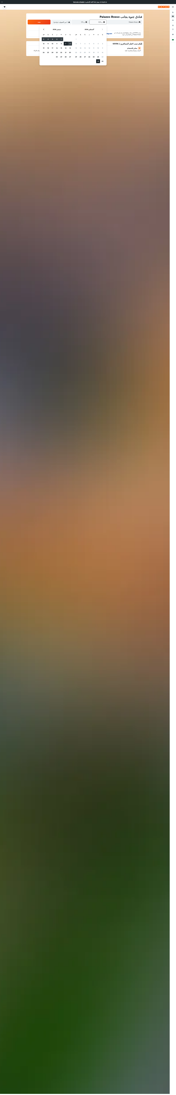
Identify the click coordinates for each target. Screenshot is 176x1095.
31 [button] (98, 61)
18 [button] (93, 52)
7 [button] (80, 44)
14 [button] (80, 48)
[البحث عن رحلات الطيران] (172, 12)
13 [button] (85, 48)
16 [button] (102, 52)
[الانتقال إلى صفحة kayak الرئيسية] (163, 7)
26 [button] (89, 57)
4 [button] (93, 44)
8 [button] (76, 44)
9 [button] (102, 48)
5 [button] (89, 44)
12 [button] (89, 48)
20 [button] (85, 52)
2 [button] (102, 44)
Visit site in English (79, 2)
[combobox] (123, 22)
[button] (2, 2)
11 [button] (93, 48)
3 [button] (98, 44)
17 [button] (98, 52)
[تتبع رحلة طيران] (172, 29)
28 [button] (80, 57)
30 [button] (102, 61)
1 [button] (61, 39)
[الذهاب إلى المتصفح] (172, 25)
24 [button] (98, 57)
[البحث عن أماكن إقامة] (172, 16)
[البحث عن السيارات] (172, 20)
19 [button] (89, 52)
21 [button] (80, 52)
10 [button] (98, 48)
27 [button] (85, 57)
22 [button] (76, 52)
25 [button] (94, 57)
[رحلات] (172, 34)
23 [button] (102, 57)
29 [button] (76, 57)
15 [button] (76, 48)
